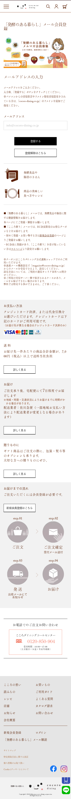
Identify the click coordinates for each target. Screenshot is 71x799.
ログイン (41, 732)
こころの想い (12, 684)
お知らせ (9, 712)
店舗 (6, 705)
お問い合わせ (44, 712)
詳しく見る (19, 369)
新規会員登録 (47, 235)
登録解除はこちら (35, 153)
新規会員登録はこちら (19, 508)
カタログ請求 (44, 705)
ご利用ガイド (44, 691)
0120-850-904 (41, 641)
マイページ (16, 249)
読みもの (9, 691)
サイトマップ (10, 750)
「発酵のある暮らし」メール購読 (25, 739)
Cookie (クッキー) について (16, 769)
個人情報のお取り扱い (14, 763)
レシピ (8, 698)
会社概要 (9, 720)
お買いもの (43, 684)
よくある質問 (44, 698)
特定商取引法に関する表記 (16, 757)
